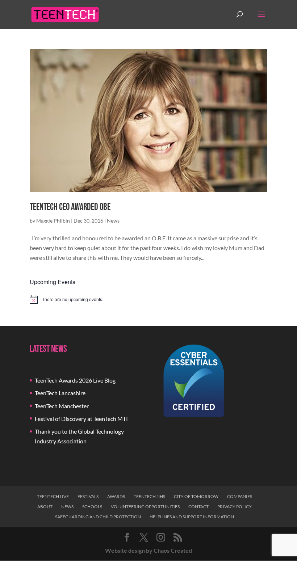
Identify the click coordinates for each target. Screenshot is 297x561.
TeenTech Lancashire (60, 392)
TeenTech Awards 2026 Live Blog (75, 380)
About (45, 506)
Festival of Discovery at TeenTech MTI (81, 418)
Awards (116, 496)
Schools (92, 506)
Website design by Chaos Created (148, 550)
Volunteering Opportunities (145, 506)
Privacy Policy (234, 506)
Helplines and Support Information (192, 516)
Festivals (88, 496)
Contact (198, 506)
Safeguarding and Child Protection (98, 516)
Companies (239, 496)
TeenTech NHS (149, 496)
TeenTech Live (53, 496)
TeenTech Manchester (62, 405)
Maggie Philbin (53, 221)
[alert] (148, 299)
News (113, 221)
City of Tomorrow (196, 496)
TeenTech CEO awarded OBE (70, 207)
